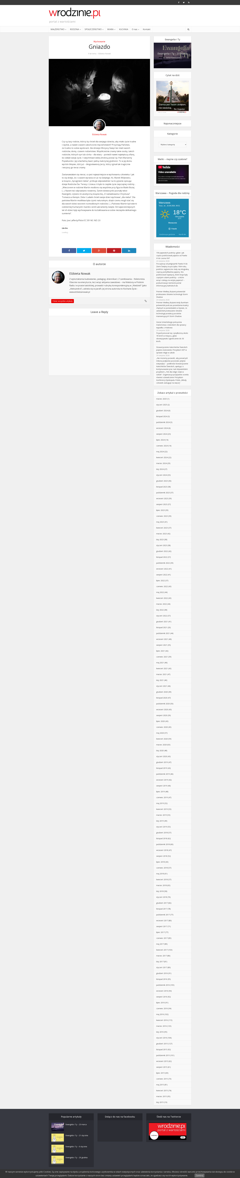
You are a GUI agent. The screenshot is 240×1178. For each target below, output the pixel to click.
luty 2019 (160, 821)
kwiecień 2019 (162, 809)
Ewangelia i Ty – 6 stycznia (76, 1146)
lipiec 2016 (160, 1002)
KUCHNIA (123, 29)
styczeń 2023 (161, 545)
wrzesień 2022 (162, 569)
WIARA (110, 29)
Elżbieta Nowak (104, 54)
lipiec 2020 (160, 721)
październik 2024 (163, 422)
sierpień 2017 (161, 926)
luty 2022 (160, 610)
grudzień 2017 (162, 903)
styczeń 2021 (161, 686)
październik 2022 (163, 563)
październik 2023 (163, 492)
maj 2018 (160, 873)
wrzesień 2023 (162, 498)
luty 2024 (160, 469)
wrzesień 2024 (162, 428)
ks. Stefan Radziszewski (172, 57)
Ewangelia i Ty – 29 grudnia (77, 1157)
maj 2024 (160, 451)
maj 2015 (160, 1084)
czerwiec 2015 (162, 1079)
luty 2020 (160, 750)
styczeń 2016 (161, 1038)
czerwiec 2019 (162, 797)
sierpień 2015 (161, 1067)
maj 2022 (160, 592)
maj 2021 (160, 662)
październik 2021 (163, 633)
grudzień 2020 (162, 692)
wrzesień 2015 (162, 1061)
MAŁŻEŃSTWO (57, 29)
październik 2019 (163, 774)
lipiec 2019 (160, 791)
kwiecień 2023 (162, 528)
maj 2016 (160, 1014)
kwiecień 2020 (162, 739)
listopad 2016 (161, 979)
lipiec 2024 (160, 440)
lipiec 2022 (160, 580)
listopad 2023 (161, 487)
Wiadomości (173, 246)
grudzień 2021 (162, 621)
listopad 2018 (161, 838)
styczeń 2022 (161, 616)
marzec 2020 (161, 744)
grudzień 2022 (162, 551)
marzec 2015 (161, 1096)
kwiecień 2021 (162, 668)
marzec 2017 (161, 955)
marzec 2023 (161, 533)
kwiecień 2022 (162, 598)
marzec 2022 (161, 604)
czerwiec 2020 (162, 727)
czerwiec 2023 (162, 516)
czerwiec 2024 (162, 446)
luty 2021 (160, 680)
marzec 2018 (161, 885)
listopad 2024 (161, 416)
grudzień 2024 (162, 410)
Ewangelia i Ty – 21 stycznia (77, 1135)
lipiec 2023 (160, 510)
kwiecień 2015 (162, 1090)
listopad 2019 (161, 768)
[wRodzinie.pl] (75, 13)
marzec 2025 (161, 399)
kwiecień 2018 (162, 879)
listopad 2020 (161, 698)
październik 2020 (163, 703)
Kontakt (146, 29)
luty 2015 (160, 1102)
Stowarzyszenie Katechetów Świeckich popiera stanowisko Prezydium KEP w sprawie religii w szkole (171, 350)
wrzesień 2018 (162, 850)
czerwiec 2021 (162, 657)
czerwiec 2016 (162, 1008)
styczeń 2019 (161, 827)
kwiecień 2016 (162, 1020)
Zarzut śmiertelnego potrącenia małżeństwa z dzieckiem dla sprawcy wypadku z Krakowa (171, 325)
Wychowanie (99, 41)
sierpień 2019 (161, 786)
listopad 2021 (161, 627)
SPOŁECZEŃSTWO (93, 29)
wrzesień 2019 (162, 780)
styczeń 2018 (161, 897)
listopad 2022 (161, 557)
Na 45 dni (182, 234)
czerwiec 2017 (162, 938)
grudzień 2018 (162, 832)
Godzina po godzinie (167, 234)
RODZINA (74, 29)
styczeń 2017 (161, 967)
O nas (134, 29)
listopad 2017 (161, 909)
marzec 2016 (161, 1026)
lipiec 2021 (160, 651)
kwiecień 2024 (162, 457)
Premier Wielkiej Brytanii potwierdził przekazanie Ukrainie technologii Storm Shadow (172, 294)
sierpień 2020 (161, 715)
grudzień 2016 (162, 973)
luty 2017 (160, 961)
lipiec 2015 (160, 1073)
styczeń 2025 (161, 404)
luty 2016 (160, 1032)
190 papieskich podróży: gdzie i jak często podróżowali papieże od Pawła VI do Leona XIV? (171, 255)
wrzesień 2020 (162, 709)
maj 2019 (160, 803)
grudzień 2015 (162, 1043)
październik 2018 (163, 844)
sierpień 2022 (161, 574)
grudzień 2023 (162, 481)
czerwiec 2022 (162, 586)
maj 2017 (160, 944)
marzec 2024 (161, 463)
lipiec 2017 (160, 932)
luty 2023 (160, 539)
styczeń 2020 (161, 756)
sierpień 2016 (161, 997)
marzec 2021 (161, 674)
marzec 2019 (161, 815)
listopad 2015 (161, 1049)
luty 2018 (160, 891)
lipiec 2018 (160, 862)
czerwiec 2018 (162, 868)
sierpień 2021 (161, 645)
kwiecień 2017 (162, 950)
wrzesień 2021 (162, 639)
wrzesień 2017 (162, 920)
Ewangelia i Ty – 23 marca (173, 53)
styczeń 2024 (161, 475)
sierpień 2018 (161, 856)
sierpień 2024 (161, 434)
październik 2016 (163, 985)
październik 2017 (163, 914)
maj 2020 (160, 733)
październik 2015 (163, 1055)
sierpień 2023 (161, 504)
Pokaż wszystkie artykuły (62, 301)
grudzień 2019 (162, 762)
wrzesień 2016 (162, 991)
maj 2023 (160, 522)
